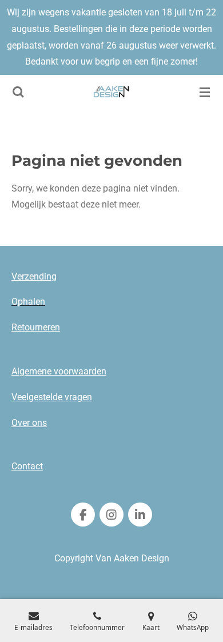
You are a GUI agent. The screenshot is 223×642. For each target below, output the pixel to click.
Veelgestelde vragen (51, 397)
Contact (27, 466)
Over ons (29, 422)
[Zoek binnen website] (18, 92)
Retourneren (35, 327)
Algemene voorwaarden (58, 371)
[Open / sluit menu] (204, 92)
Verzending (34, 276)
